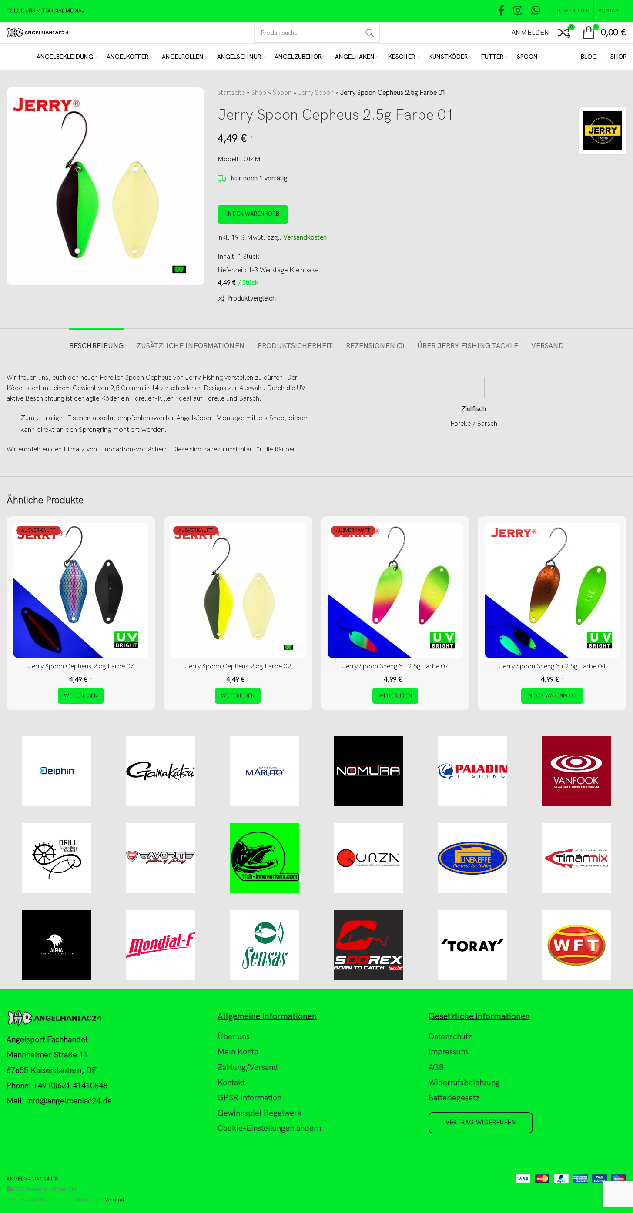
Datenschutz (450, 1036)
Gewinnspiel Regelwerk (259, 1113)
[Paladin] (472, 771)
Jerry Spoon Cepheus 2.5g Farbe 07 (81, 666)
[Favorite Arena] (160, 858)
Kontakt (231, 1082)
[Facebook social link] (501, 11)
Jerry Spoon (316, 93)
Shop (258, 93)
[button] (552, 696)
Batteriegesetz (454, 1098)
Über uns (234, 1036)
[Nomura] (369, 771)
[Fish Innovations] (264, 858)
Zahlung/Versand (248, 1067)
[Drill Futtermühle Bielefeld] (56, 858)
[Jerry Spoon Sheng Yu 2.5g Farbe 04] (552, 590)
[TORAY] (472, 945)
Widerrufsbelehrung (464, 1082)
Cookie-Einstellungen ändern (269, 1128)
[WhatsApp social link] (536, 11)
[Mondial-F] (160, 945)
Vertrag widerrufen (480, 1122)
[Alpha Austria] (56, 945)
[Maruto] (264, 771)
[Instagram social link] (518, 11)
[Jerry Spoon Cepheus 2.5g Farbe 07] (80, 590)
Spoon (282, 93)
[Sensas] (264, 945)
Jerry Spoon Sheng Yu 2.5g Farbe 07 (395, 666)
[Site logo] (38, 32)
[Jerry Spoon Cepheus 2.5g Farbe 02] (237, 590)
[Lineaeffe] (472, 858)
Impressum (448, 1051)
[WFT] (576, 945)
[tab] (96, 341)
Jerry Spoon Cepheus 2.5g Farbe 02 (238, 666)
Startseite (231, 93)
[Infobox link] (474, 403)
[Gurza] (369, 858)
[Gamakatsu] (160, 771)
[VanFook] (576, 771)
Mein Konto (238, 1051)
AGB (436, 1067)
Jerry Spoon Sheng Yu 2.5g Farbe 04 (552, 666)
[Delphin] (56, 771)
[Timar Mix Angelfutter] (576, 858)
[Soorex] (369, 945)
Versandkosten (305, 237)
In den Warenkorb (252, 214)
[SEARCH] (370, 33)
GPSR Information (249, 1098)
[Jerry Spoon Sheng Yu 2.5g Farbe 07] (395, 590)
